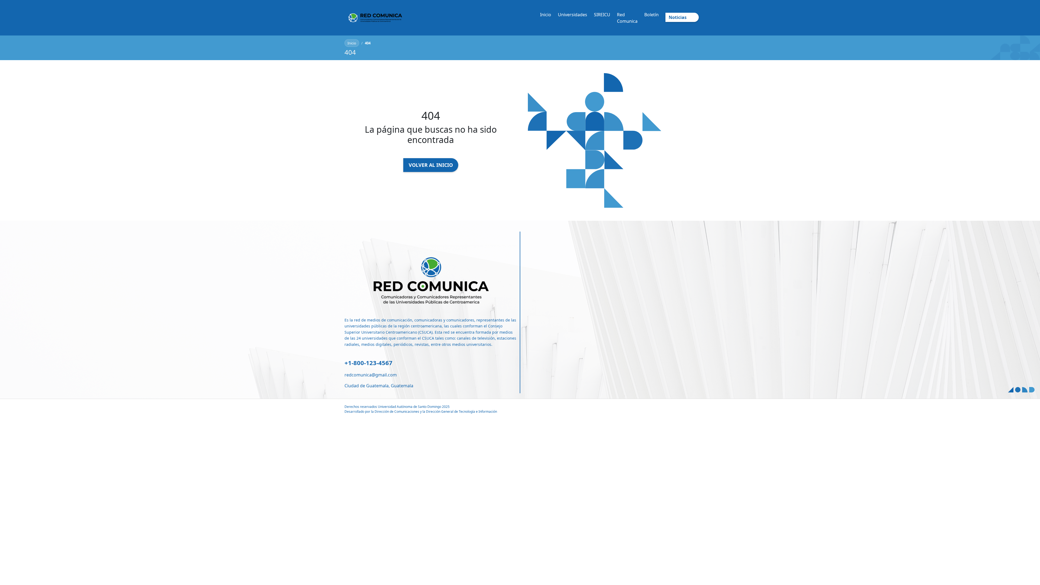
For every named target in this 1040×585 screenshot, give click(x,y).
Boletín (651, 15)
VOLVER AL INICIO (431, 165)
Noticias (678, 17)
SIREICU (602, 15)
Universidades (572, 15)
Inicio (545, 15)
